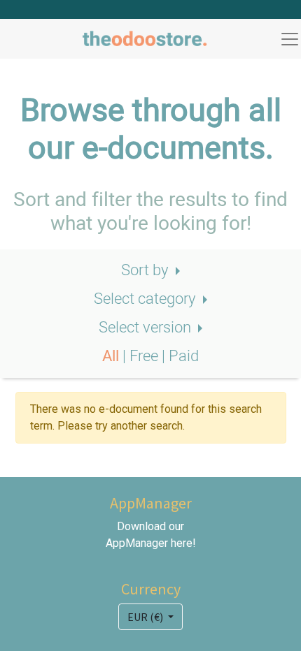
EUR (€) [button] (146, 617)
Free (146, 356)
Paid (184, 356)
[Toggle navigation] (290, 39)
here (181, 543)
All (112, 356)
